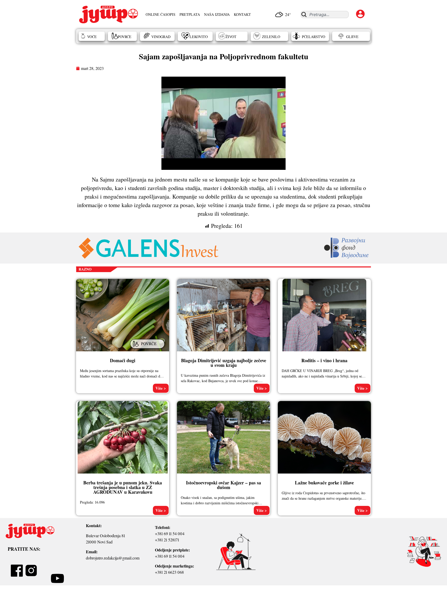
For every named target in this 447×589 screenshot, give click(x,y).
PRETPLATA (190, 14)
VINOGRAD (160, 36)
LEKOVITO (199, 36)
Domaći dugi (122, 360)
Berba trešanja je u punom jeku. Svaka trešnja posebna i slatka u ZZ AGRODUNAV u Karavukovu (122, 487)
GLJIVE (352, 36)
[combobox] (324, 14)
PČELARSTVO (313, 36)
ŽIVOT (231, 36)
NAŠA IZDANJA (217, 14)
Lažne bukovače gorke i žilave (324, 482)
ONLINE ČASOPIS (160, 14)
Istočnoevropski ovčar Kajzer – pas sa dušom (223, 485)
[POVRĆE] (148, 349)
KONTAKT (242, 14)
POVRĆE (124, 36)
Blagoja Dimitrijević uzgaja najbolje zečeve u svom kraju (223, 362)
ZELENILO (271, 36)
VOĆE (92, 36)
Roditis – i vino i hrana (324, 360)
